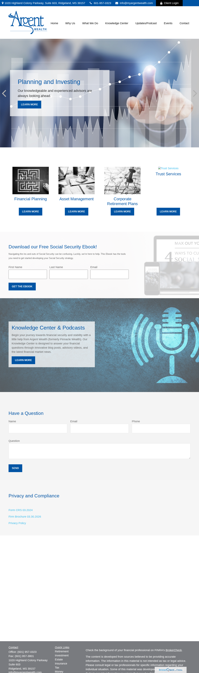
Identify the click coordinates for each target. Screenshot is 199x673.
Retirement (62, 651)
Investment (62, 655)
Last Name (56, 267)
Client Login (171, 3)
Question (14, 440)
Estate (59, 659)
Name (12, 421)
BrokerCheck (174, 650)
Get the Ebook (22, 286)
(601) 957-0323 (27, 651)
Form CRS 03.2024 (21, 510)
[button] (54, 23)
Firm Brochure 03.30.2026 (25, 516)
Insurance (61, 663)
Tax (57, 667)
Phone (136, 421)
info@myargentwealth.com (136, 3)
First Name (15, 267)
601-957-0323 (102, 3)
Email (93, 267)
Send (15, 468)
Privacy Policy (17, 523)
